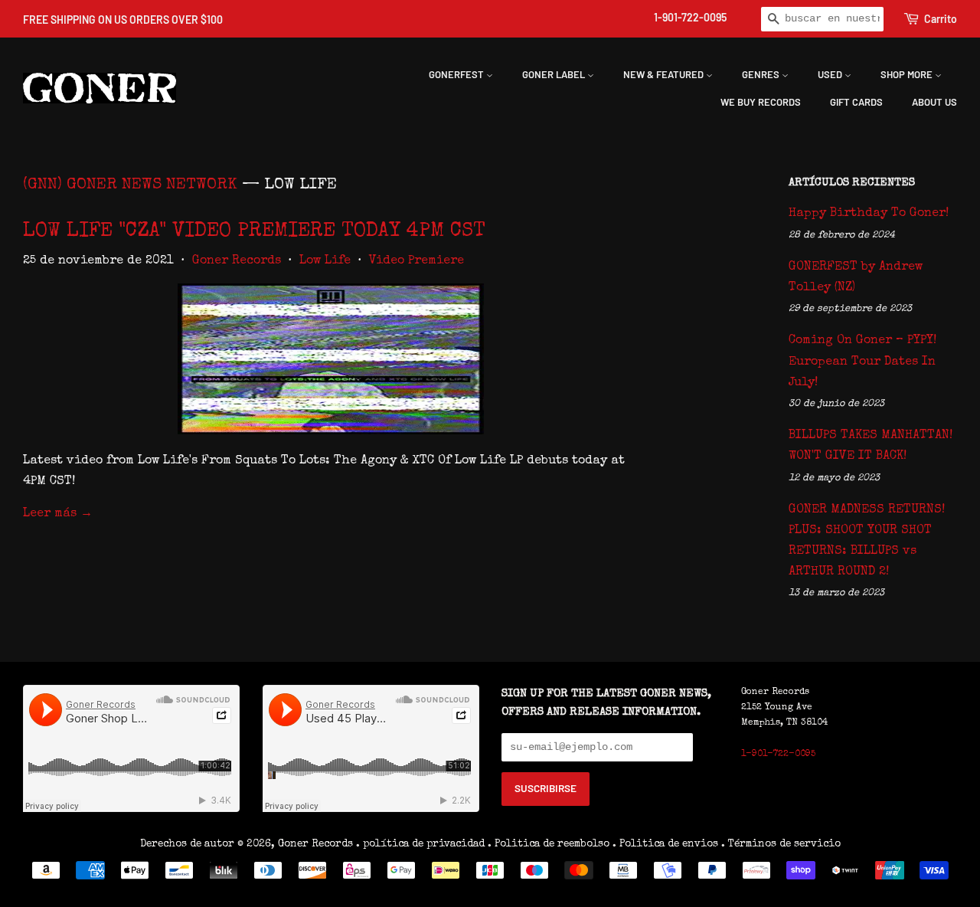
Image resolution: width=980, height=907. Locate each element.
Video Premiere (416, 261)
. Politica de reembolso (548, 844)
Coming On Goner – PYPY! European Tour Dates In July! (862, 361)
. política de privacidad (420, 844)
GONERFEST (457, 74)
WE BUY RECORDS (760, 102)
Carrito (940, 18)
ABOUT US (934, 102)
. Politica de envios (665, 844)
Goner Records (236, 261)
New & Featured (664, 74)
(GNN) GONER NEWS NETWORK (130, 185)
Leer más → (58, 514)
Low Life (325, 261)
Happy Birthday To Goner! (869, 214)
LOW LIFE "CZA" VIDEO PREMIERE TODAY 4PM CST (254, 232)
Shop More (907, 74)
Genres (762, 74)
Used (831, 74)
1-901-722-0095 (690, 17)
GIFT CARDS (856, 102)
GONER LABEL (554, 74)
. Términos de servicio (781, 844)
